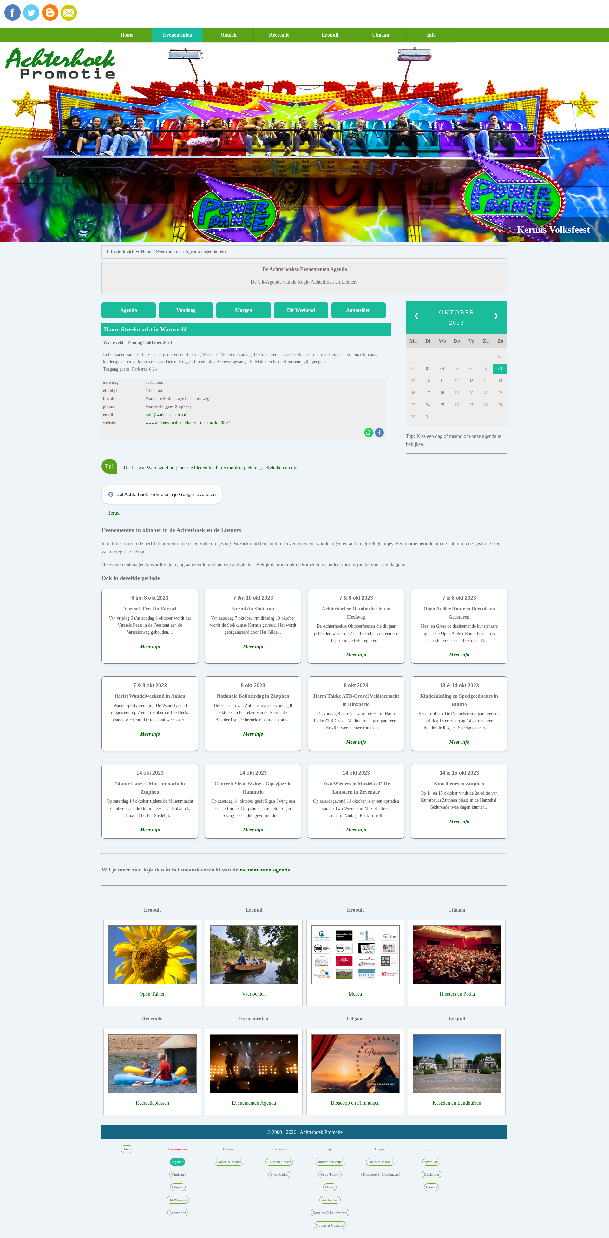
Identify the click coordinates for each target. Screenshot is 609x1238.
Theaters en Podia (457, 994)
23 (413, 405)
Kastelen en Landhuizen (457, 1103)
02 (413, 369)
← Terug (111, 512)
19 (457, 393)
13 (471, 381)
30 (413, 417)
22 (500, 393)
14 (486, 381)
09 (413, 381)
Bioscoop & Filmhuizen (380, 1174)
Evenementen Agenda (254, 1103)
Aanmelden (358, 310)
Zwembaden (279, 1174)
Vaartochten (254, 994)
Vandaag (186, 310)
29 (500, 405)
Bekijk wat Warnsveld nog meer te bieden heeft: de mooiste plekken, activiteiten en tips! (212, 467)
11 (442, 381)
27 (471, 405)
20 (471, 393)
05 (457, 369)
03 (428, 369)
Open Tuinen (152, 994)
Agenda (192, 251)
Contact (431, 1187)
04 (442, 369)
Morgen (243, 310)
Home (127, 34)
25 (442, 405)
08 (500, 369)
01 (500, 356)
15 (500, 381)
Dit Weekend (301, 310)
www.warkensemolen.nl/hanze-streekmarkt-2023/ (188, 423)
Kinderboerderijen (330, 1162)
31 (428, 417)
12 (457, 381)
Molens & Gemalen (330, 1225)
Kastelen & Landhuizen (330, 1212)
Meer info (150, 646)
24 (428, 405)
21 (486, 393)
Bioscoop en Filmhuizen (355, 1103)
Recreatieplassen (152, 1103)
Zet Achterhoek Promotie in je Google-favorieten (162, 494)
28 (486, 405)
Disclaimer (431, 1174)
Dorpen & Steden (228, 1162)
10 (428, 381)
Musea (355, 994)
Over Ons (431, 1162)
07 (486, 369)
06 (471, 369)
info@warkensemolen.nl (166, 415)
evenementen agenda (265, 869)
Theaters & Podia (380, 1162)
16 (413, 393)
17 (428, 393)
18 (442, 393)
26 (457, 405)
